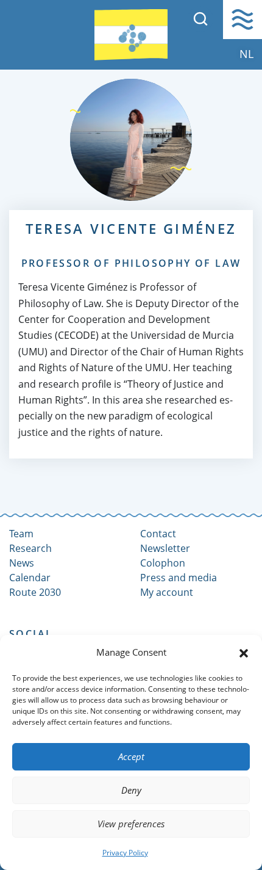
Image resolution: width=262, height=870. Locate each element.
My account (166, 592)
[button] (244, 652)
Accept (131, 756)
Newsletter (165, 548)
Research (30, 548)
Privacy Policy (125, 852)
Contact (158, 533)
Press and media (178, 577)
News (21, 563)
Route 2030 (35, 592)
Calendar (30, 577)
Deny (131, 790)
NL (246, 53)
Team (21, 533)
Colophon (162, 563)
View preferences (131, 823)
